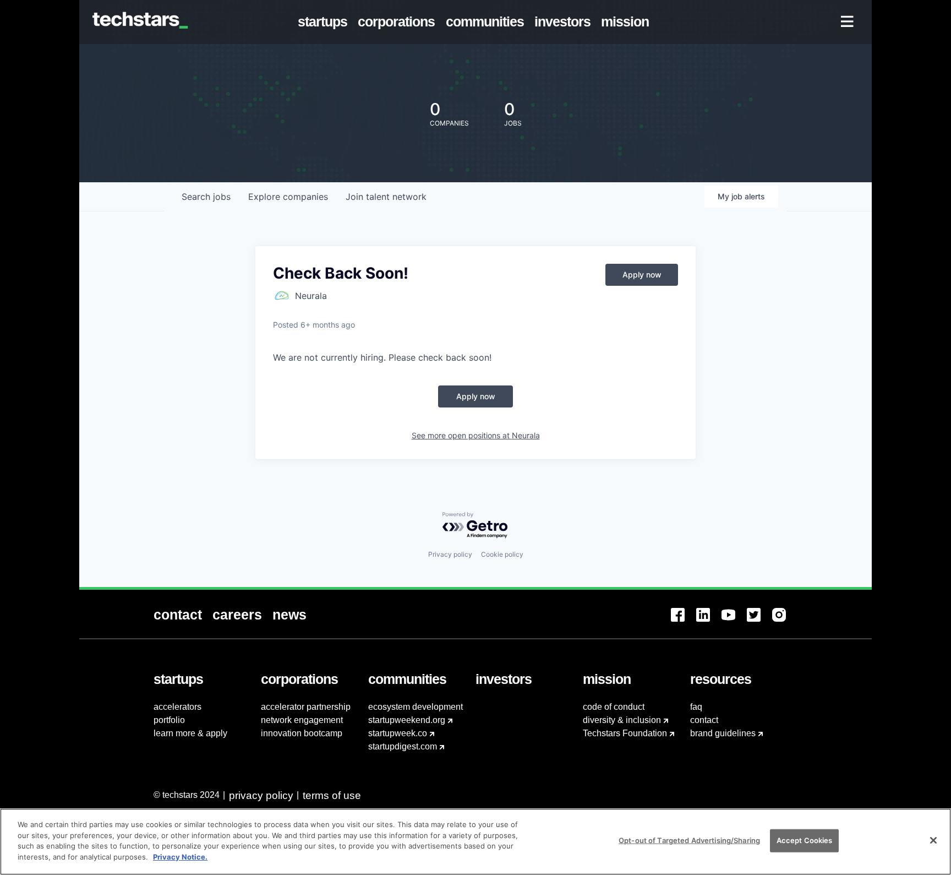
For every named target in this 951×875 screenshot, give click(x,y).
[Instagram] (784, 621)
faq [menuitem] (696, 706)
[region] (475, 841)
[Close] (933, 840)
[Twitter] (759, 621)
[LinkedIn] (709, 621)
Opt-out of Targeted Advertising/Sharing (689, 840)
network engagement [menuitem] (302, 720)
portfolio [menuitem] (169, 720)
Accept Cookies (805, 840)
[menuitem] (325, 22)
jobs (206, 196)
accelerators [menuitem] (177, 706)
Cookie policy (502, 554)
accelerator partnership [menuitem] (306, 706)
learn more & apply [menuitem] (190, 733)
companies (288, 196)
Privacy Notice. (180, 856)
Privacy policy (450, 554)
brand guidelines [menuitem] (723, 733)
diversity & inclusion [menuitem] (622, 720)
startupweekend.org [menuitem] (406, 720)
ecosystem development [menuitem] (415, 706)
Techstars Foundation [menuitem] (625, 733)
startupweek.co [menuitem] (397, 733)
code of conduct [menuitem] (613, 706)
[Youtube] (734, 621)
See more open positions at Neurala (476, 435)
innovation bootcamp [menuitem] (301, 733)
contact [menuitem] (704, 720)
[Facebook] (683, 621)
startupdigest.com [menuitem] (402, 746)
